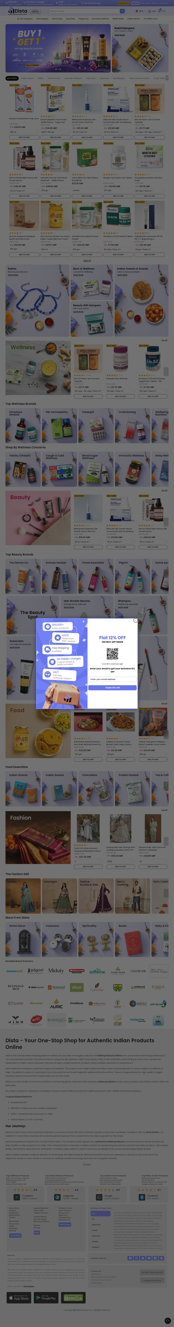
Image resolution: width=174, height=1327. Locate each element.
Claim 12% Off (112, 687)
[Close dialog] (136, 620)
